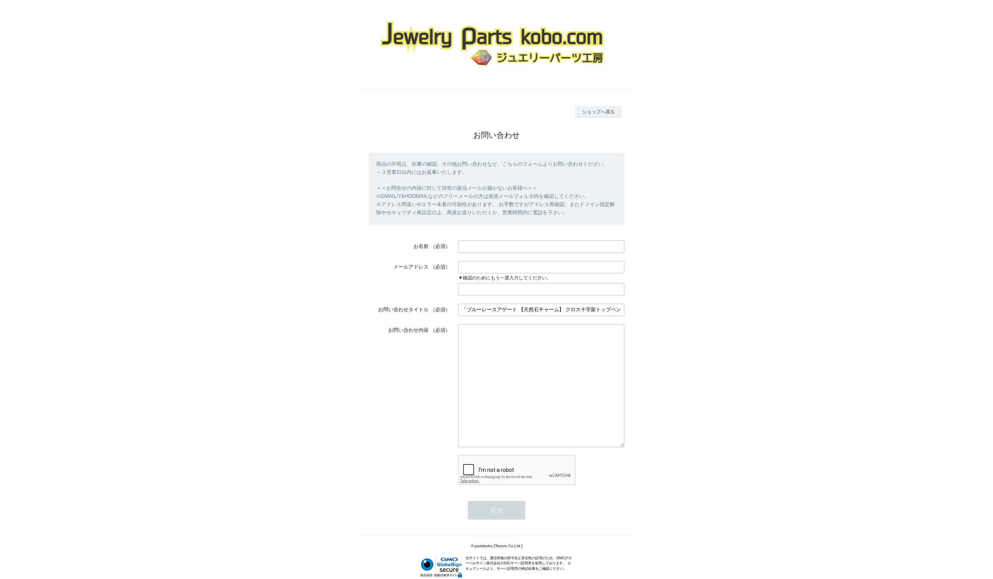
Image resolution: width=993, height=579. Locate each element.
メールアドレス (411, 267)
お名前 (421, 246)
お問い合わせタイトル (403, 309)
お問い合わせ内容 (408, 330)
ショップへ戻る (598, 111)
